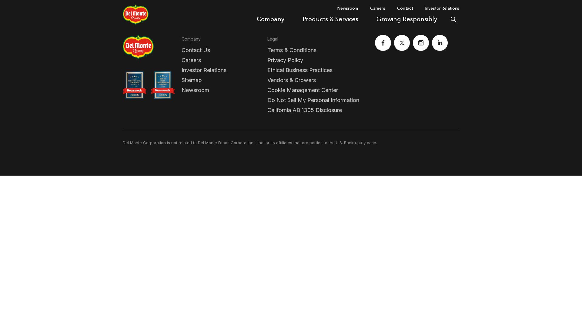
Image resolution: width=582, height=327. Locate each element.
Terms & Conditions (291, 50)
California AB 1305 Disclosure (304, 110)
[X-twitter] (402, 43)
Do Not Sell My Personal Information (313, 100)
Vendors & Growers (291, 80)
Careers (191, 60)
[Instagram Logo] (421, 43)
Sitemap (192, 80)
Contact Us (196, 50)
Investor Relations (204, 70)
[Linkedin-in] (440, 43)
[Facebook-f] (383, 43)
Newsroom (195, 90)
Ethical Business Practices (300, 70)
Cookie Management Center (302, 90)
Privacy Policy (285, 60)
